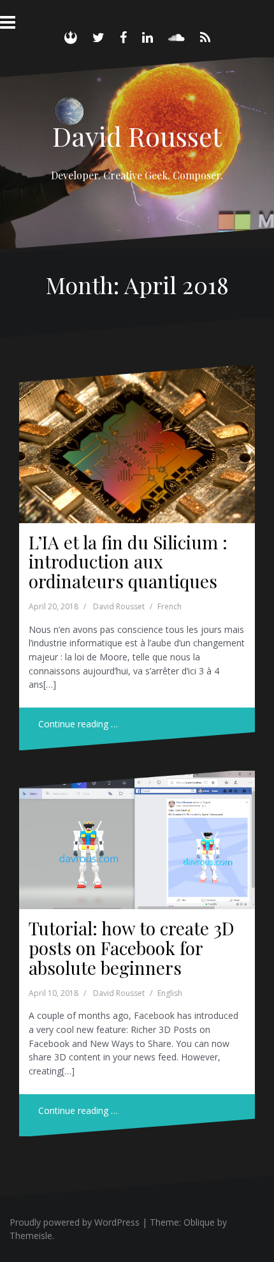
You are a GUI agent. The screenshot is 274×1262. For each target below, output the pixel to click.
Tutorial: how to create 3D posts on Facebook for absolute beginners (131, 947)
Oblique (199, 1222)
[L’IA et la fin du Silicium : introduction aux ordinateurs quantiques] (137, 447)
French (169, 606)
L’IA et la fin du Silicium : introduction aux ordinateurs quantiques (128, 561)
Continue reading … (78, 724)
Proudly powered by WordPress (75, 1222)
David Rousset (137, 136)
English (169, 993)
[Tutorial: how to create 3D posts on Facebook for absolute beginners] (137, 845)
